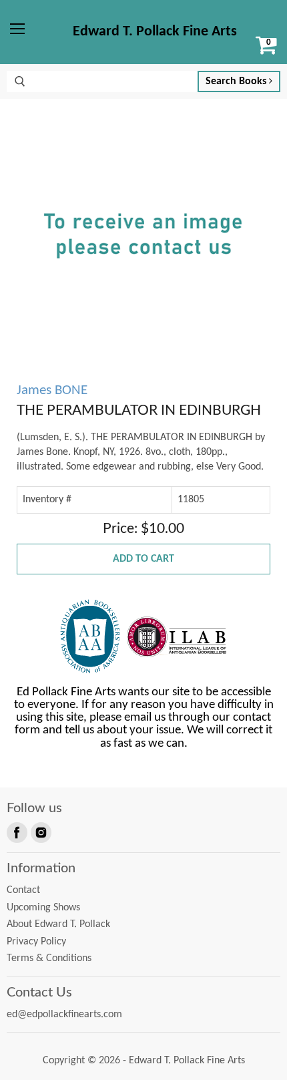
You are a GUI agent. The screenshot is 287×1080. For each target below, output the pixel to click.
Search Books (237, 81)
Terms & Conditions (49, 958)
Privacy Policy (36, 941)
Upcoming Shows (43, 907)
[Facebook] (16, 832)
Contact (23, 890)
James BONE (52, 390)
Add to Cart (143, 559)
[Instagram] (40, 832)
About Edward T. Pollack (58, 924)
